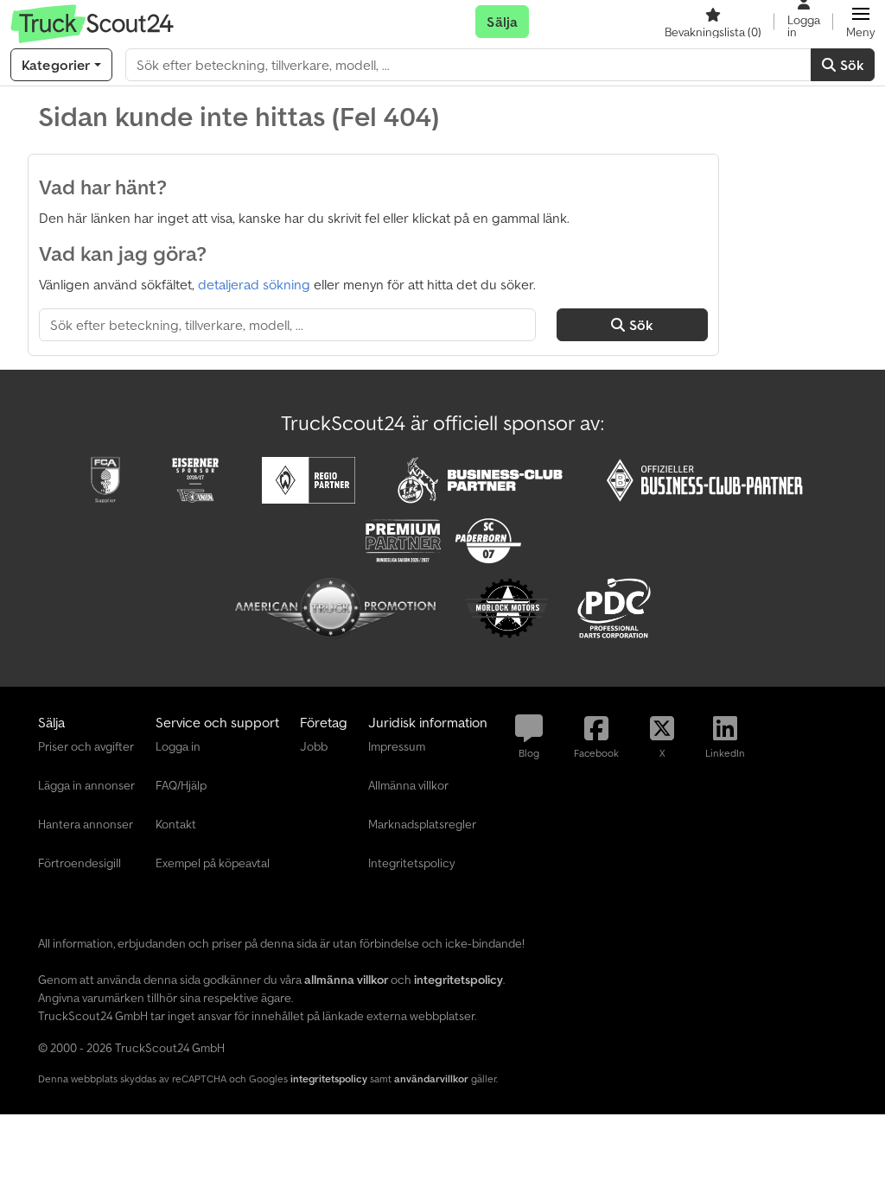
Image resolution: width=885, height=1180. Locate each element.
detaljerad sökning (254, 284)
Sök (849, 64)
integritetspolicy (328, 1078)
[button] (860, 21)
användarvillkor (431, 1078)
